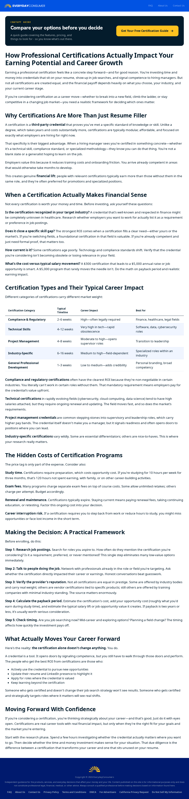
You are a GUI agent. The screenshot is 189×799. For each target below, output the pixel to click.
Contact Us (179, 5)
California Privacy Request (134, 792)
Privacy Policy (51, 792)
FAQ (150, 5)
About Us (163, 5)
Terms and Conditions (74, 792)
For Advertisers (107, 792)
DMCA (93, 792)
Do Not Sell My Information (167, 792)
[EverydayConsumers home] (24, 6)
